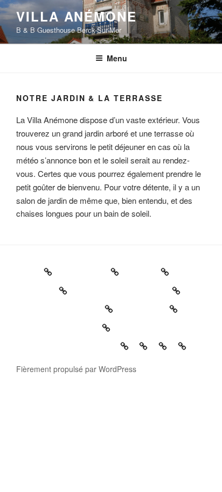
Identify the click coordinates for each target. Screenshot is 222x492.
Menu (117, 58)
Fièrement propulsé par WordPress (76, 368)
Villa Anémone (76, 16)
